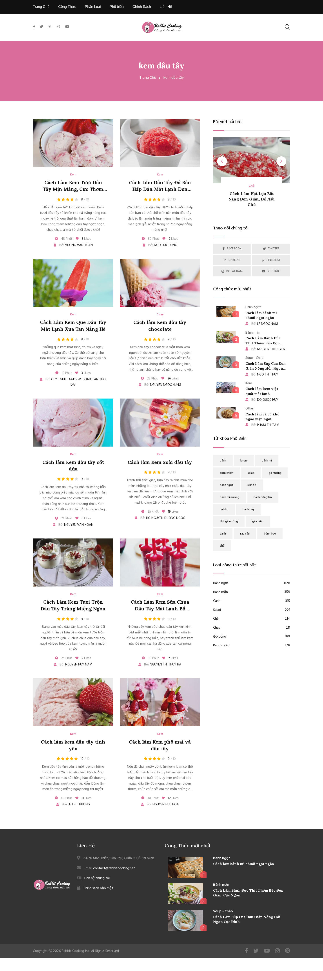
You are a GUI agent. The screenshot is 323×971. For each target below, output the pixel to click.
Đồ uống (251, 637)
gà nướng (275, 473)
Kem (73, 174)
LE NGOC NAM (264, 324)
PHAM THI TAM (265, 425)
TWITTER (273, 248)
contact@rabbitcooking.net (114, 868)
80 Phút (153, 238)
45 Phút (66, 238)
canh (223, 533)
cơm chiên (226, 473)
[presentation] (222, 161)
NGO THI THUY (264, 374)
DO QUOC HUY (264, 399)
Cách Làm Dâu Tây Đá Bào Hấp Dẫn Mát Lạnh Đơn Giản (160, 189)
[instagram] (58, 27)
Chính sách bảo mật (98, 888)
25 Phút (152, 378)
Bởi (75, 245)
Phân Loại (93, 7)
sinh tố (251, 485)
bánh (223, 460)
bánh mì (267, 460)
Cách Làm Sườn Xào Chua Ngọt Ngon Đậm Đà (265, 199)
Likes (86, 238)
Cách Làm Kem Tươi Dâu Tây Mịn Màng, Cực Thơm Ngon (73, 189)
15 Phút (66, 373)
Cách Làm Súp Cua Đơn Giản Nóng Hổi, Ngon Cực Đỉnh (265, 368)
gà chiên (257, 521)
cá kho (224, 509)
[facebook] (35, 32)
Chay (159, 314)
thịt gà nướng (229, 521)
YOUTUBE (273, 271)
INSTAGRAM (234, 271)
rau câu (245, 533)
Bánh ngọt (251, 583)
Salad (251, 610)
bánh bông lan (263, 497)
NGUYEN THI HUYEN (268, 349)
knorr (243, 460)
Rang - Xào (251, 645)
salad (251, 473)
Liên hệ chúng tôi (97, 878)
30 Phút (153, 658)
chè (222, 545)
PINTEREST (273, 260)
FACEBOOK (234, 248)
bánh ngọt (226, 485)
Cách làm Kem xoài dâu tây (160, 462)
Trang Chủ (41, 7)
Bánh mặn (251, 592)
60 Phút (66, 798)
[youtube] (67, 27)
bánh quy (248, 509)
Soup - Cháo (223, 911)
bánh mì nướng (229, 497)
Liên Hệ (166, 7)
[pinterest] (49, 27)
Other (265, 186)
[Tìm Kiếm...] (287, 27)
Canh (251, 601)
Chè (251, 619)
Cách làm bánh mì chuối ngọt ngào (243, 863)
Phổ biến (117, 7)
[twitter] (41, 27)
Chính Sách (141, 7)
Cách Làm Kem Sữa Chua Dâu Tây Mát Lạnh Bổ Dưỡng (160, 609)
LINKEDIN (234, 260)
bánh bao (270, 533)
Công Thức (67, 7)
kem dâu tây (161, 66)
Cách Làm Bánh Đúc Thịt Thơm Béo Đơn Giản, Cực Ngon (263, 343)
